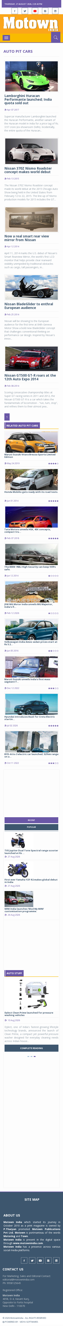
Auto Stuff (14, 973)
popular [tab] (31, 827)
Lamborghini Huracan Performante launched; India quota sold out (28, 99)
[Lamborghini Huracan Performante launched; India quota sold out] (31, 76)
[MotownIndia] (31, 24)
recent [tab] (31, 820)
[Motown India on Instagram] (45, 11)
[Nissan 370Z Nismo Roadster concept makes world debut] (31, 151)
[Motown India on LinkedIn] (55, 11)
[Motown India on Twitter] (25, 11)
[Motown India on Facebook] (15, 11)
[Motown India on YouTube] (35, 11)
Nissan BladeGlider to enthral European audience (28, 306)
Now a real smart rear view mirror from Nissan (26, 238)
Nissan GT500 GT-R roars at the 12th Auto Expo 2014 (30, 377)
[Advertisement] (31, 793)
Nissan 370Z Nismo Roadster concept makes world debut (28, 170)
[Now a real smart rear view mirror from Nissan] (31, 219)
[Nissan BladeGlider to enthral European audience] (31, 287)
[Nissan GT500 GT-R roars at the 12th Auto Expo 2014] (31, 358)
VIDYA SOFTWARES (29, 1321)
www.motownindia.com (28, 1243)
